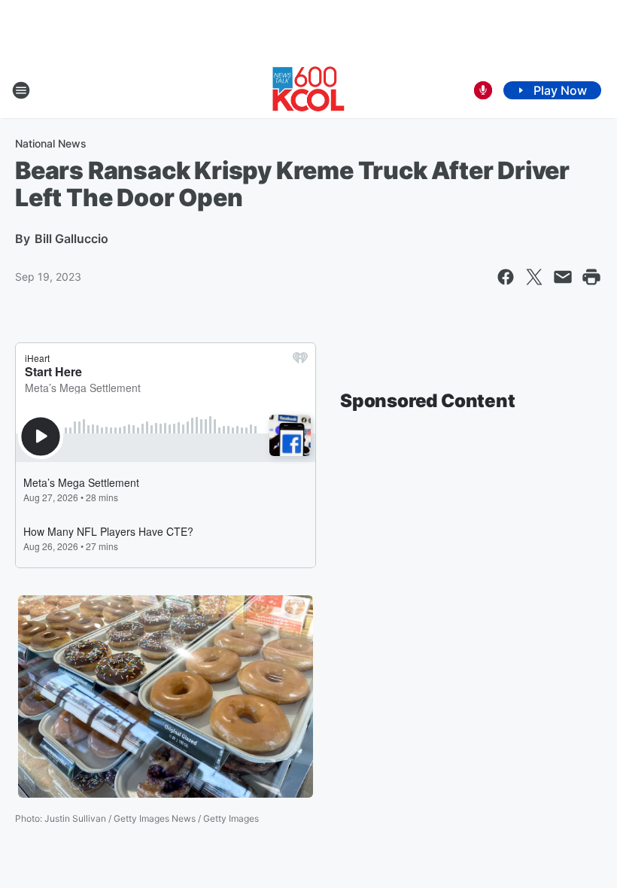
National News (51, 143)
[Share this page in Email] (562, 276)
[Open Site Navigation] (21, 90)
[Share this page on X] (534, 276)
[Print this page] (591, 276)
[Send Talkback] (483, 90)
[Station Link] (308, 90)
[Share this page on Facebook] (505, 276)
